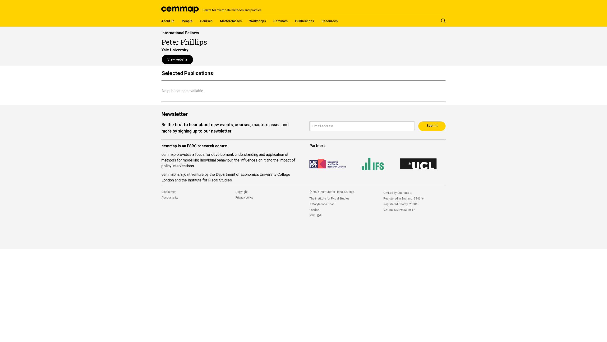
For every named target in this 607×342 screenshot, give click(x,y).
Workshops (257, 21)
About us (167, 21)
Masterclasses (231, 21)
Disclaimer (168, 192)
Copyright (241, 192)
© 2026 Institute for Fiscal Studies (331, 192)
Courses (206, 21)
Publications (304, 21)
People (187, 21)
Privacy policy (244, 197)
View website (177, 59)
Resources (330, 21)
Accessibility (169, 197)
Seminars (280, 21)
